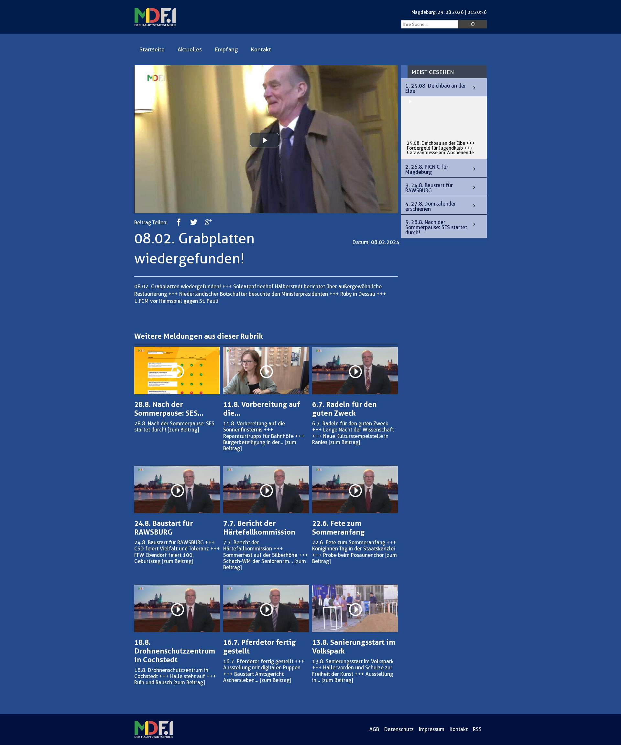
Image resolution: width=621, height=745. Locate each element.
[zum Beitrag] (183, 430)
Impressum (431, 729)
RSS (477, 729)
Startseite (152, 49)
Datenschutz (399, 729)
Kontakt (261, 49)
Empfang (226, 49)
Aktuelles (190, 49)
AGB (374, 729)
